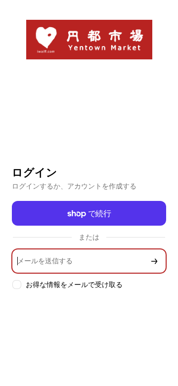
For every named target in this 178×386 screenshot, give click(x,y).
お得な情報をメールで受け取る (74, 284)
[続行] (154, 261)
